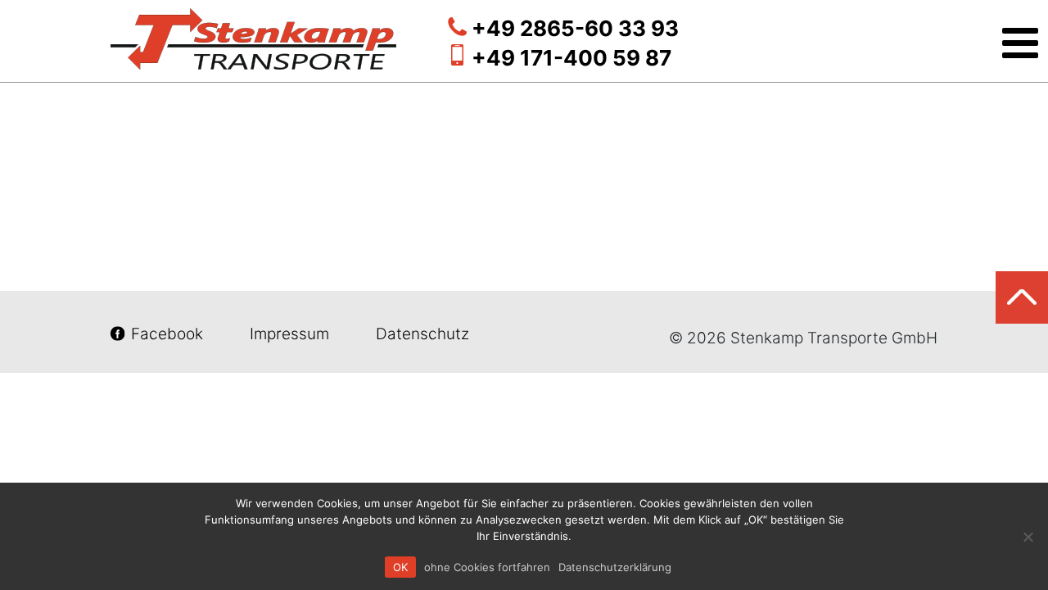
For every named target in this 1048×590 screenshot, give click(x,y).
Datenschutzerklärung (614, 567)
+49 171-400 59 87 (571, 57)
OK (400, 567)
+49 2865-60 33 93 (575, 28)
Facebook (167, 333)
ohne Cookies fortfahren (487, 567)
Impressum (289, 333)
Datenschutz (420, 333)
